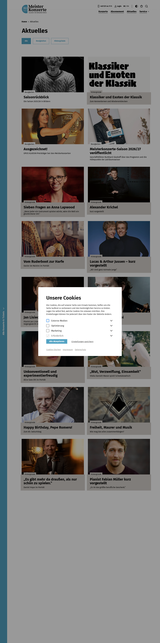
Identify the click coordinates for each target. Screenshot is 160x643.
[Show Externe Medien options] (111, 320)
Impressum (68, 349)
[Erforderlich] (47, 336)
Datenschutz (80, 349)
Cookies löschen (53, 349)
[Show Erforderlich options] (111, 335)
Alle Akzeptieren (56, 341)
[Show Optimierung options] (111, 325)
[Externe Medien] (47, 321)
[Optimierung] (47, 326)
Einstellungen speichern (82, 341)
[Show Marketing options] (111, 330)
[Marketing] (47, 331)
